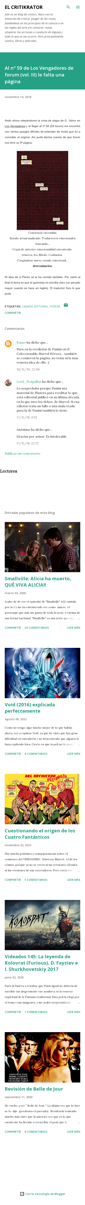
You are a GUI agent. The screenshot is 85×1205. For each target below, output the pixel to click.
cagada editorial (35, 306)
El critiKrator (24, 7)
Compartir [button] (13, 313)
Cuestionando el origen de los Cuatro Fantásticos (40, 833)
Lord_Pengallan (29, 381)
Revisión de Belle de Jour (34, 1088)
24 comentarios (37, 627)
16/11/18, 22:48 (28, 369)
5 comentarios (36, 880)
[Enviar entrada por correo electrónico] (65, 306)
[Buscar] (68, 7)
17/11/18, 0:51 (27, 417)
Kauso (21, 342)
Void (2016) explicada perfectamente (30, 707)
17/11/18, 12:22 (28, 443)
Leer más (73, 627)
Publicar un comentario (22, 453)
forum (55, 306)
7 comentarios (36, 1012)
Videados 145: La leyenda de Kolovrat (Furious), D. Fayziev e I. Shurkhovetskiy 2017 (41, 962)
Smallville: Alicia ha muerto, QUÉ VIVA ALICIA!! (38, 581)
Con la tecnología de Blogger (45, 1194)
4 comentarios (36, 754)
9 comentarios (36, 1131)
